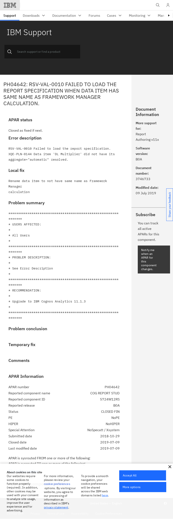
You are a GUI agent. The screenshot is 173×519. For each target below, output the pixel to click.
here (105, 495)
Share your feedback (169, 204)
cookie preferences (57, 484)
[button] (169, 466)
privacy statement (56, 507)
